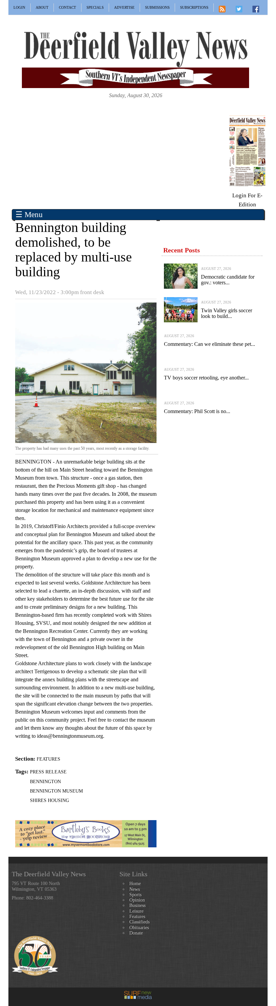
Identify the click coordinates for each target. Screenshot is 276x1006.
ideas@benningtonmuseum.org (70, 736)
